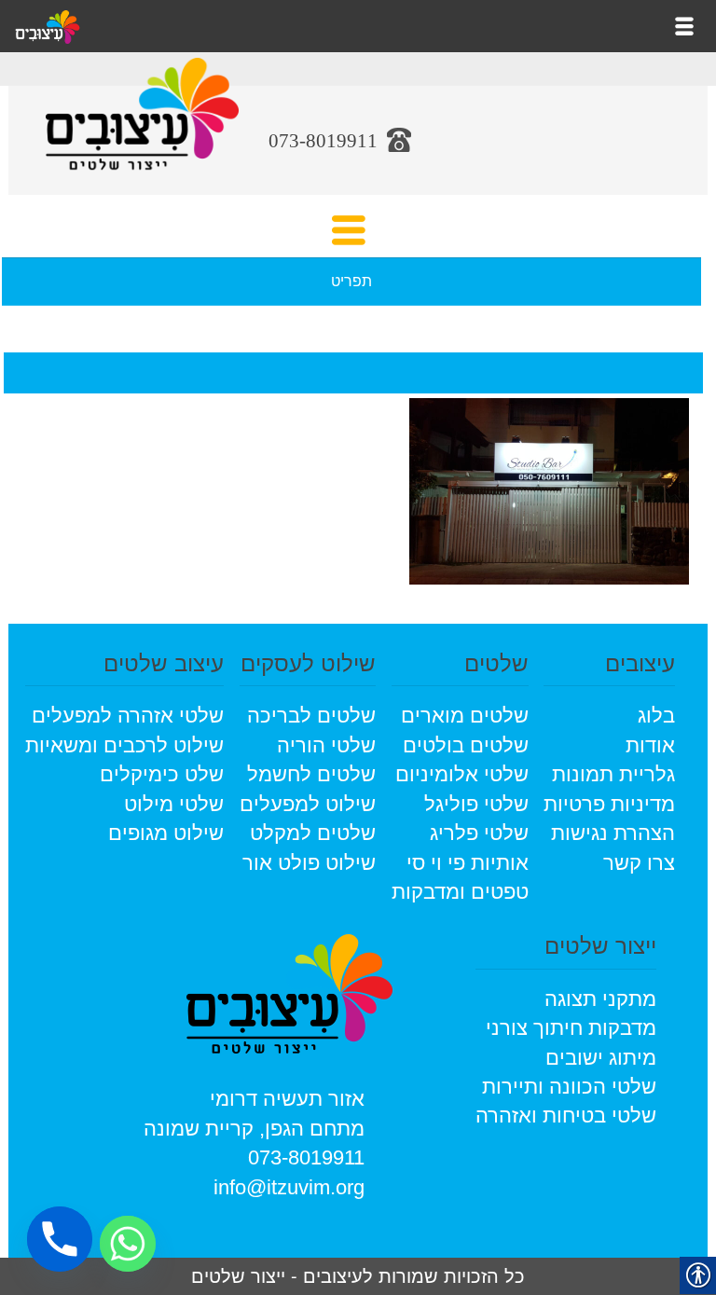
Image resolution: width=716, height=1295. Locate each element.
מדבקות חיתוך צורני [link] (571, 1028)
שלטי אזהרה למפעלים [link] (128, 715)
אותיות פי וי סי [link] (467, 863)
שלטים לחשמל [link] (311, 774)
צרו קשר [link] (639, 863)
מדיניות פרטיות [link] (609, 804)
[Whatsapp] (128, 1244)
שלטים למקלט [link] (313, 833)
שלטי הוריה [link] (326, 745)
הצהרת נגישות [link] (613, 833)
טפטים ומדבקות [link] (460, 891)
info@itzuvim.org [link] (289, 1187)
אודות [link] (650, 745)
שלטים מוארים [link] (465, 715)
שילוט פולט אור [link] (309, 863)
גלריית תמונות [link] (613, 774)
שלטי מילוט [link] (174, 804)
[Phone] (59, 1239)
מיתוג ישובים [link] (600, 1057)
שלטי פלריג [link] (479, 833)
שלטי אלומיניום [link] (462, 774)
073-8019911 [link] (306, 1157)
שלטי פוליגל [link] (476, 804)
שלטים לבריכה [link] (311, 715)
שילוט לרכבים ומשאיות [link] (124, 745)
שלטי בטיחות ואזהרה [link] (565, 1115)
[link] (142, 127)
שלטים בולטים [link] (466, 745)
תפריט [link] (351, 281)
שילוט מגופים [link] (166, 833)
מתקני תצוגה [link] (600, 999)
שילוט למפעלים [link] (308, 804)
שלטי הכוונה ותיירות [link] (569, 1086)
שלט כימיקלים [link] (162, 774)
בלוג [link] (656, 715)
